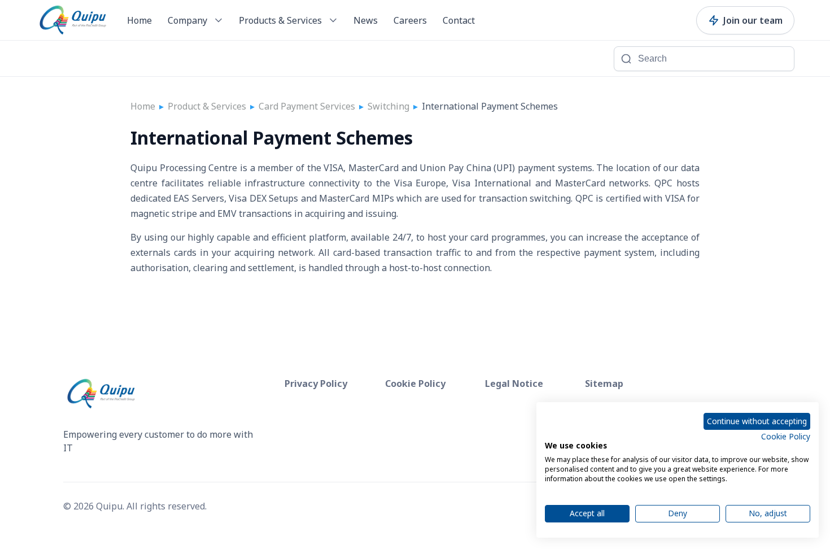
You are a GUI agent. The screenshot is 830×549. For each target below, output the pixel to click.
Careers (410, 20)
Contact (459, 20)
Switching (388, 106)
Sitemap (604, 383)
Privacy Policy (316, 383)
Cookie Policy (785, 436)
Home (139, 20)
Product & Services (207, 106)
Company (187, 20)
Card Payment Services (307, 106)
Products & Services (280, 20)
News (365, 20)
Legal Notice (514, 383)
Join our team (753, 20)
